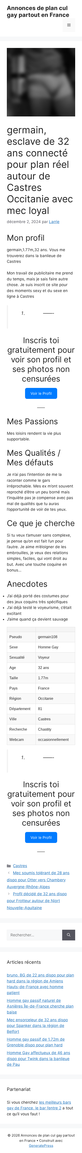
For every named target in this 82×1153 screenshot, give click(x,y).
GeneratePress (41, 1145)
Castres (20, 865)
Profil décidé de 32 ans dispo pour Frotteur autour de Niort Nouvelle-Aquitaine (37, 901)
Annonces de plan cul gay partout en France (38, 11)
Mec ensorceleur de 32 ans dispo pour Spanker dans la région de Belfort (37, 1026)
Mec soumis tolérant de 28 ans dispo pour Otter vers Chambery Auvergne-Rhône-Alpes (38, 880)
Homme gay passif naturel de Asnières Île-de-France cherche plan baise (40, 1006)
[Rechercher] (68, 935)
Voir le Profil (41, 393)
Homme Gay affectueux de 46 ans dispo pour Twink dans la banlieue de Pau (38, 1058)
